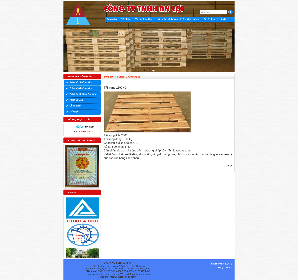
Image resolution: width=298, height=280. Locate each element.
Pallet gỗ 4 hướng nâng (80, 88)
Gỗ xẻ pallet (75, 106)
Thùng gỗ (73, 111)
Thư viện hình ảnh (191, 19)
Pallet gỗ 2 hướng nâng (80, 82)
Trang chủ (112, 19)
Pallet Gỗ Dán (76, 100)
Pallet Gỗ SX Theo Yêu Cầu (82, 94)
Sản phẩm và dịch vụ (167, 19)
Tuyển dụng (209, 19)
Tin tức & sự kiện (143, 19)
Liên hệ (223, 19)
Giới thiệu (125, 19)
